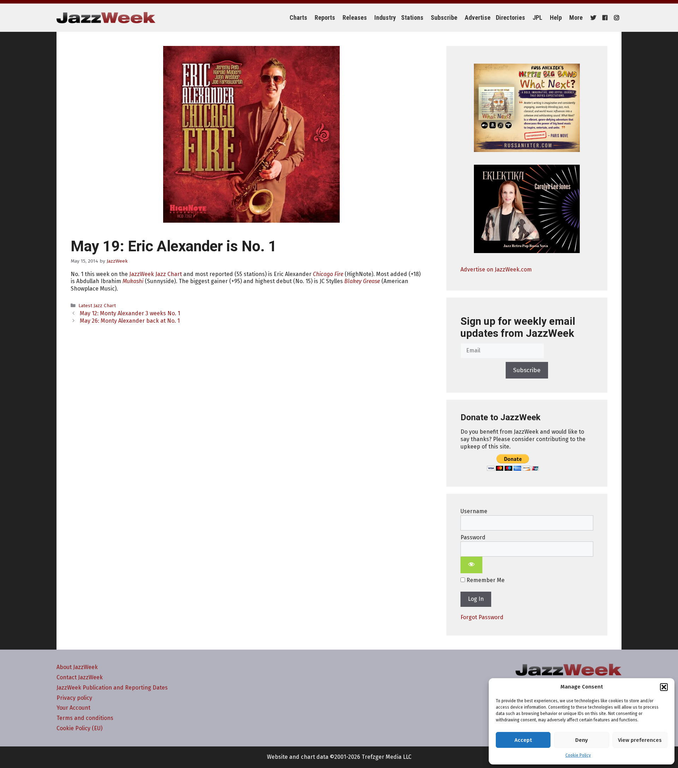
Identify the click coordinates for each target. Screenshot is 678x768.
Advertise (477, 17)
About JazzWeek (77, 667)
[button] (663, 687)
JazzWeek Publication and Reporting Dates (112, 687)
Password (473, 537)
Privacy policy (74, 697)
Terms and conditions (84, 718)
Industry (385, 17)
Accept (523, 740)
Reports (325, 17)
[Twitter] (592, 18)
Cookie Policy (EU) (79, 728)
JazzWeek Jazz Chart (155, 274)
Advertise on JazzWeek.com (496, 269)
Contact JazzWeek (79, 677)
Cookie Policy (578, 755)
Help (556, 17)
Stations (412, 17)
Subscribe (444, 17)
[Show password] (471, 565)
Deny (581, 740)
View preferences (640, 740)
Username (473, 511)
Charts (298, 17)
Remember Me (485, 580)
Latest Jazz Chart (97, 306)
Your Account (73, 707)
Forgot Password (482, 617)
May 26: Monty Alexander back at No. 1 (130, 320)
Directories (510, 17)
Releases (355, 17)
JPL (537, 17)
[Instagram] (616, 18)
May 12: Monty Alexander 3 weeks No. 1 (130, 313)
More (576, 17)
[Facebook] (604, 18)
